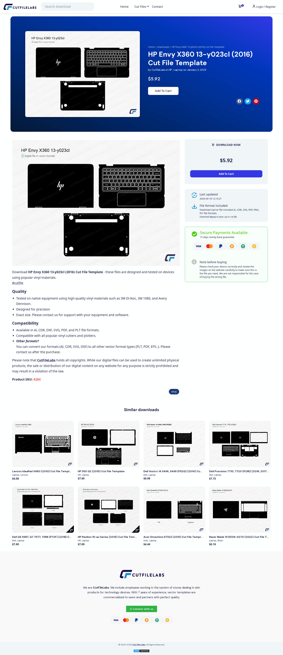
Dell (145, 474)
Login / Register (266, 7)
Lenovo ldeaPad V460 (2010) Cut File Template (43, 471)
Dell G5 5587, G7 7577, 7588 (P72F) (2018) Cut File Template (51, 537)
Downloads (163, 46)
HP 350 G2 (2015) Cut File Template (101, 471)
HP (170, 70)
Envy (174, 391)
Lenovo (24, 474)
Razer (220, 540)
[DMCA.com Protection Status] (141, 650)
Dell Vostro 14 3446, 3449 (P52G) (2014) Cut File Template (181, 471)
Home (151, 46)
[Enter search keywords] (67, 6)
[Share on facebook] (239, 101)
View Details (43, 444)
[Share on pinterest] (256, 101)
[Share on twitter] (248, 101)
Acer (145, 540)
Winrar (213, 216)
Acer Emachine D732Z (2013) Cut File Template (174, 537)
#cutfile (17, 283)
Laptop (178, 70)
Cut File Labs (138, 644)
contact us (50, 315)
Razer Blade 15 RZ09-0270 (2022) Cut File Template (243, 537)
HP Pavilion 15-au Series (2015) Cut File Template (110, 537)
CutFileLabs (159, 70)
